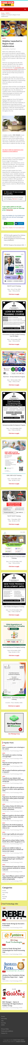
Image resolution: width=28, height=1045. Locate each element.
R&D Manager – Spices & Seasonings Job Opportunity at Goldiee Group (12, 1004)
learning (4, 896)
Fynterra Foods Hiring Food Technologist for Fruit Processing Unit (13, 950)
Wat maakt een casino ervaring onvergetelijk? (12, 755)
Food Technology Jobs (10, 904)
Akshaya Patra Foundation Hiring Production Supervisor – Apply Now (13, 977)
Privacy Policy (5, 1029)
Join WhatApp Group (14, 734)
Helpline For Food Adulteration (16, 227)
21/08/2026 (5, 871)
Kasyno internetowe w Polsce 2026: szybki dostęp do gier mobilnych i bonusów (13, 858)
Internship (5, 892)
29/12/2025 (5, 981)
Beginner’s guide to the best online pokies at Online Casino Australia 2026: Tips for (13, 817)
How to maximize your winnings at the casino (13, 748)
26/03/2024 (5, 49)
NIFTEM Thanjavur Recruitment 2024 (14, 245)
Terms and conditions (7, 1031)
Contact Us (4, 1033)
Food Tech (12, 49)
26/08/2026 (5, 750)
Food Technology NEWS (16, 750)
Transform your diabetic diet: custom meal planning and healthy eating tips (13, 779)
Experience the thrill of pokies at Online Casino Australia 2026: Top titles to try (13, 826)
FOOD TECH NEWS (18, 1040)
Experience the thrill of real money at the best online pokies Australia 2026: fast (13, 798)
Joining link (9, 210)
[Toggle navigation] (3, 9)
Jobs (3, 894)
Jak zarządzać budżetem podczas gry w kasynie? (13, 771)
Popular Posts (8, 743)
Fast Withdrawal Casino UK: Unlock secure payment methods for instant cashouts (13, 868)
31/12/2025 (5, 954)
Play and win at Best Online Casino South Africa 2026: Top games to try (13, 841)
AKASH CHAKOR (20, 1041)
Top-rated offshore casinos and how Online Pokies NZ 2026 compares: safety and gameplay (13, 877)
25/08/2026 (5, 774)
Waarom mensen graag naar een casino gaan (12, 763)
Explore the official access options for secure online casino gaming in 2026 (13, 789)
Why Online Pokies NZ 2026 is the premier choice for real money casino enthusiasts (13, 807)
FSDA (6, 227)
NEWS (4, 38)
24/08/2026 (5, 811)
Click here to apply (14, 344)
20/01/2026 (5, 927)
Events (4, 890)
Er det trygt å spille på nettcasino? (13, 834)
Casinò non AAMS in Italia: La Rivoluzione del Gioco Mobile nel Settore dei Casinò (12, 849)
